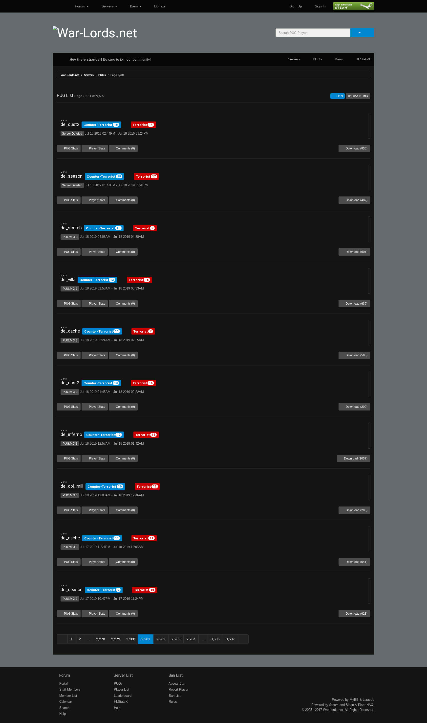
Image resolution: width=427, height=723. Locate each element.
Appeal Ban (176, 683)
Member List (67, 696)
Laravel (368, 699)
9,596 (215, 639)
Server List (123, 675)
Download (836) (356, 148)
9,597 (230, 639)
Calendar (65, 701)
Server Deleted (72, 133)
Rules (172, 701)
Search (63, 708)
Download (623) (356, 613)
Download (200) (356, 407)
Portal (63, 683)
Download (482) (356, 200)
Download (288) (356, 510)
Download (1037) (355, 458)
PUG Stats (70, 148)
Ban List (175, 675)
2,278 (100, 639)
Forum (80, 6)
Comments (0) (125, 148)
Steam (334, 705)
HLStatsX (362, 59)
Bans (134, 6)
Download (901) (356, 252)
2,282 (160, 639)
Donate (159, 6)
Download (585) (356, 355)
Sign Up (295, 6)
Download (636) (356, 303)
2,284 (191, 639)
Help (62, 714)
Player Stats (96, 148)
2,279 (115, 639)
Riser (361, 705)
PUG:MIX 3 (70, 237)
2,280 (130, 639)
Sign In (320, 6)
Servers (108, 6)
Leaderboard (122, 696)
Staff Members (69, 689)
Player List (121, 689)
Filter (339, 96)
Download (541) (356, 562)
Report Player (178, 689)
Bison (350, 705)
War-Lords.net (70, 74)
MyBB (354, 699)
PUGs (317, 59)
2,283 (175, 639)
